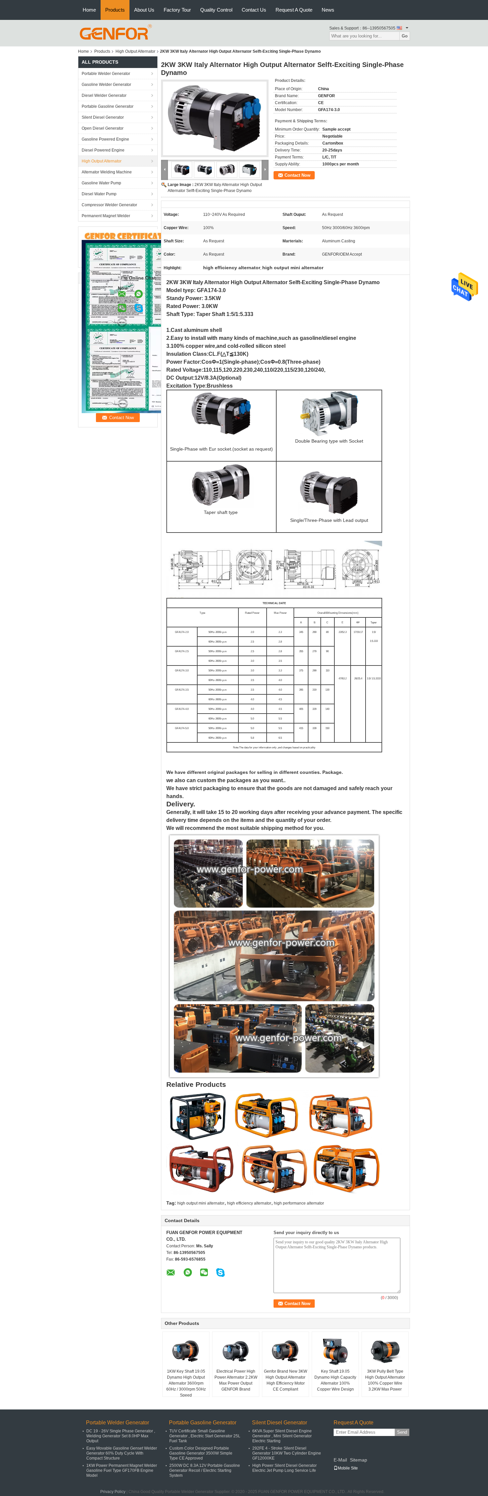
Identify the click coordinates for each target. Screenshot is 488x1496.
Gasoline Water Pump (101, 183)
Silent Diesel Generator (103, 117)
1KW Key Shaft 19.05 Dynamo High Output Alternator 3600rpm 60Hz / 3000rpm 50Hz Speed (186, 1383)
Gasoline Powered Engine (105, 139)
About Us (144, 10)
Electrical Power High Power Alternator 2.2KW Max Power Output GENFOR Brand (235, 1380)
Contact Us (254, 10)
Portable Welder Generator (106, 73)
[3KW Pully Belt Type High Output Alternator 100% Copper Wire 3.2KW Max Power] (385, 1351)
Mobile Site (348, 1468)
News (328, 10)
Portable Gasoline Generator (107, 106)
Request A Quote (294, 10)
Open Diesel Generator (102, 128)
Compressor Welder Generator (109, 205)
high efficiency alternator (249, 1203)
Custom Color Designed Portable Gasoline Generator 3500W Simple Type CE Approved (200, 1453)
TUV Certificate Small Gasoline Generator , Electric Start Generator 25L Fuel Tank (204, 1436)
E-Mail (340, 1460)
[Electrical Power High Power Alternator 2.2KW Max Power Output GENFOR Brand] (235, 1351)
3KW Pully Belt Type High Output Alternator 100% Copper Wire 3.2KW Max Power (385, 1380)
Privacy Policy (112, 1491)
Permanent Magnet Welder (106, 216)
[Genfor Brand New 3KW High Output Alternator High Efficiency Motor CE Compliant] (285, 1351)
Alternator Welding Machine (107, 172)
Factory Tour (177, 10)
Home (89, 10)
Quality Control (216, 10)
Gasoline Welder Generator (106, 84)
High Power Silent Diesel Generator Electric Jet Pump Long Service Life (284, 1468)
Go (405, 35)
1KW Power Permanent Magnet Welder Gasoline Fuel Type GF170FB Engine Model (121, 1470)
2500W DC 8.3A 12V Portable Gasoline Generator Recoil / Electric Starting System (204, 1470)
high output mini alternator (200, 1203)
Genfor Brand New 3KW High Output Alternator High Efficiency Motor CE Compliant (285, 1380)
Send (402, 1432)
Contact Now (297, 175)
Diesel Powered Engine (103, 150)
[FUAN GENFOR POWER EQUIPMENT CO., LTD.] (115, 33)
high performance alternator (299, 1203)
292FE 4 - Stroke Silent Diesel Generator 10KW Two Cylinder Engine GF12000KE (286, 1453)
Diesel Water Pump (99, 194)
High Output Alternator (135, 51)
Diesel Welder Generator (104, 95)
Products (115, 10)
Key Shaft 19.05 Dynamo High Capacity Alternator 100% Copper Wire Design (335, 1380)
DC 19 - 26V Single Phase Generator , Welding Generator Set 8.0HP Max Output (120, 1436)
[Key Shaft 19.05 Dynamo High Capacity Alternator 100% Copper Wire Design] (335, 1351)
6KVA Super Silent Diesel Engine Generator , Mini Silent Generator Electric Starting (282, 1436)
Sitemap (358, 1460)
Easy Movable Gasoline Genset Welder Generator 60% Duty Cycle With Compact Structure (121, 1453)
